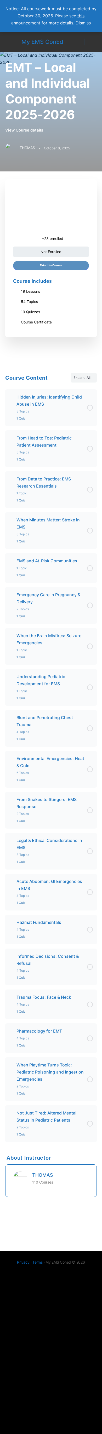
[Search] (77, 42)
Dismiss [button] (83, 22)
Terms (37, 1262)
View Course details (24, 130)
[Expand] (11, 397)
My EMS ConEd (42, 41)
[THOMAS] (20, 1177)
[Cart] (92, 42)
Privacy (23, 1262)
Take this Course (51, 265)
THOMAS (42, 1175)
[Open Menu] (8, 41)
